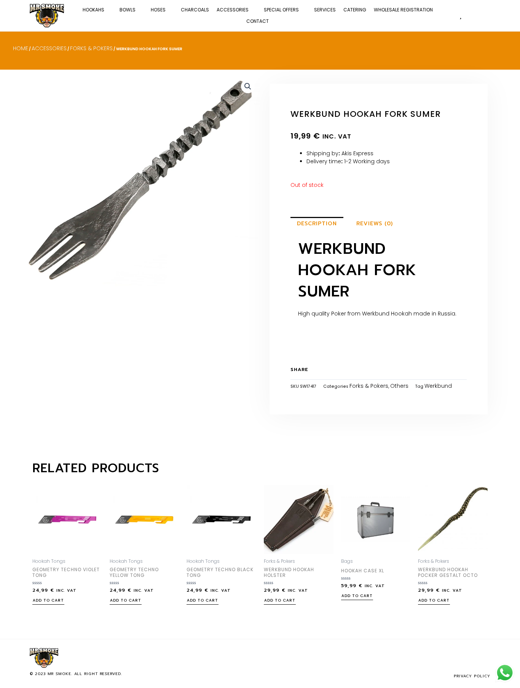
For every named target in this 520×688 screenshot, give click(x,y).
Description (317, 224)
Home (20, 48)
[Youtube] (485, 658)
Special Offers (281, 9)
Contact (257, 21)
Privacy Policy (472, 676)
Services (325, 9)
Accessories (233, 9)
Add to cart (48, 601)
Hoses (158, 9)
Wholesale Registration (403, 9)
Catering (354, 9)
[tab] (316, 224)
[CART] (473, 15)
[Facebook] (460, 658)
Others (399, 386)
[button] (485, 15)
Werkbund (438, 386)
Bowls (128, 9)
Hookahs (93, 9)
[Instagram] (472, 658)
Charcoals (195, 9)
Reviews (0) (374, 224)
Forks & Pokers (91, 48)
